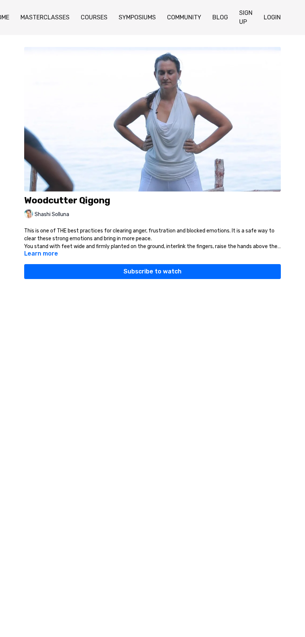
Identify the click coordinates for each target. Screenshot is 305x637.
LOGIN (272, 17)
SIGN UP (246, 17)
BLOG (220, 17)
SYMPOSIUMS (137, 17)
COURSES (94, 17)
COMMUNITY (184, 17)
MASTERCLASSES (45, 17)
